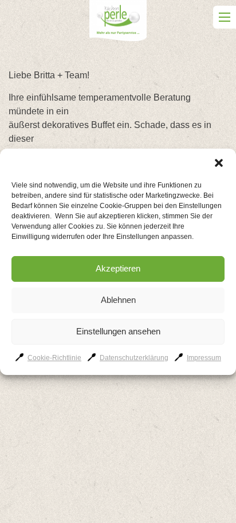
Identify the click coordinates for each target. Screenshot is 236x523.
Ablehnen (118, 300)
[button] (219, 163)
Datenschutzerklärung (134, 358)
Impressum (204, 358)
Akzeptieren (118, 268)
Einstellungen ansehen (118, 331)
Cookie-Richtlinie (54, 358)
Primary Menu (224, 17)
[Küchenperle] (118, 22)
